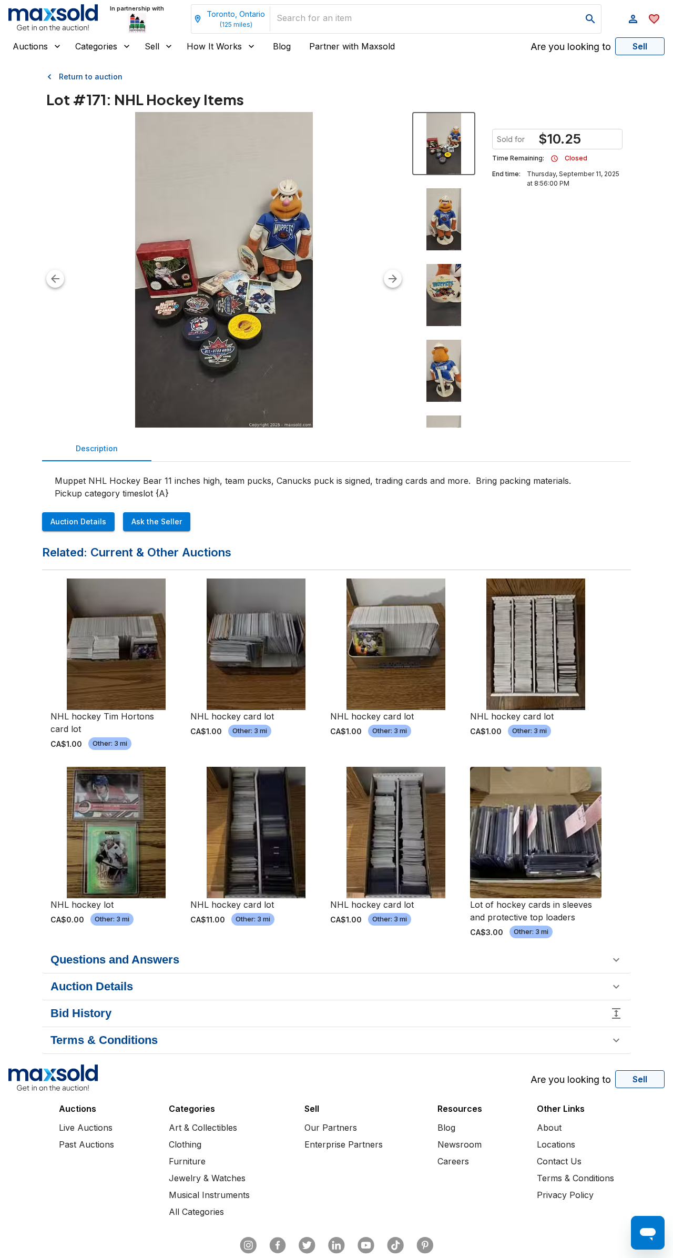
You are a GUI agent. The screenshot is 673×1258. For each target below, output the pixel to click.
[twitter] (307, 1245)
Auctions (30, 46)
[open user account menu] (633, 19)
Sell (152, 46)
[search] (590, 18)
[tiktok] (395, 1245)
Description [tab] (97, 448)
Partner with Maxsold (352, 46)
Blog (282, 46)
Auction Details (78, 521)
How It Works (214, 46)
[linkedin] (336, 1245)
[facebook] (277, 1245)
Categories (96, 46)
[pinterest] (424, 1245)
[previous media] (55, 279)
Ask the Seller (156, 521)
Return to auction (91, 76)
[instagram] (248, 1245)
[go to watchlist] (654, 19)
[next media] (393, 279)
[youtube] (366, 1245)
